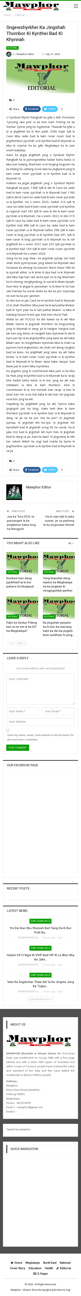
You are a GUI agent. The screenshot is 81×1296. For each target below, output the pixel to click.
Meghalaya (33, 1262)
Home (18, 1262)
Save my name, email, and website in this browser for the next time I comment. (40, 737)
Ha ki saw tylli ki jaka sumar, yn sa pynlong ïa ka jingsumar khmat (58, 521)
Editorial (12, 48)
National (65, 1262)
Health (49, 1268)
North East (49, 1262)
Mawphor (16, 1289)
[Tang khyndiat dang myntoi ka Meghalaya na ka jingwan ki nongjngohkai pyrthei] (59, 563)
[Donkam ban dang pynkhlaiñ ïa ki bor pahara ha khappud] (22, 563)
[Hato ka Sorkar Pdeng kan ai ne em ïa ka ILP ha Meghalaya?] (22, 608)
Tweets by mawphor (18, 1129)
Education (35, 1268)
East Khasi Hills (40, 921)
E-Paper (43, 1273)
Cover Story (17, 1268)
